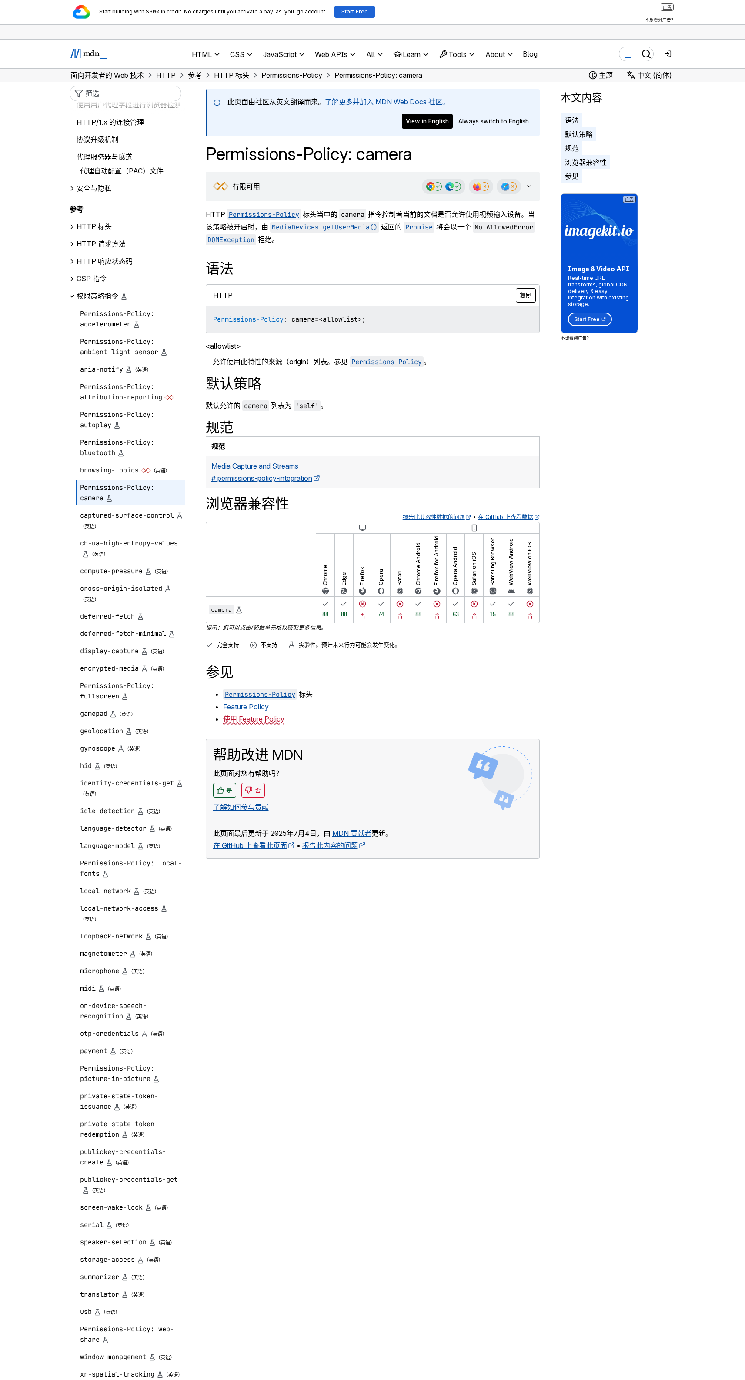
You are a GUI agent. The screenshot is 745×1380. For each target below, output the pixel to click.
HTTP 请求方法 (101, 244)
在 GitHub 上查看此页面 (250, 845)
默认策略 (579, 134)
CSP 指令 (92, 279)
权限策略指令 (97, 296)
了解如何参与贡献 (241, 807)
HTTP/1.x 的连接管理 (110, 122)
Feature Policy (246, 706)
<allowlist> (223, 346)
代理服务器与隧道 (104, 157)
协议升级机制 (97, 140)
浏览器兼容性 (586, 162)
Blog (530, 54)
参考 (77, 209)
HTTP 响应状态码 (105, 261)
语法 (572, 120)
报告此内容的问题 (330, 845)
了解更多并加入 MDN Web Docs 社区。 (387, 101)
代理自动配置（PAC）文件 (122, 171)
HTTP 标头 (94, 227)
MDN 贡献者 (351, 833)
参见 (572, 176)
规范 (572, 148)
